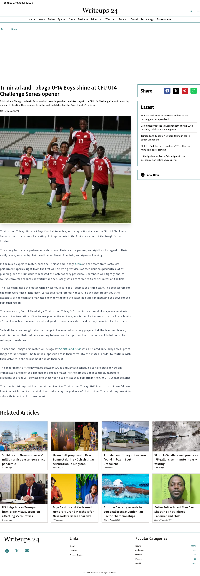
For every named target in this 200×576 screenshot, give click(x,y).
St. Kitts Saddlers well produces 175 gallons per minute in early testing (166, 147)
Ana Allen (153, 175)
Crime (71, 19)
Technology (147, 19)
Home (32, 19)
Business (83, 19)
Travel (134, 19)
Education (96, 19)
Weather (110, 19)
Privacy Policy (76, 555)
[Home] (1, 29)
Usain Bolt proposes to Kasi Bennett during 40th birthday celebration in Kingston (167, 127)
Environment (164, 19)
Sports (61, 19)
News (42, 19)
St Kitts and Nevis (70, 349)
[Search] (190, 11)
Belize (51, 19)
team (78, 263)
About (72, 546)
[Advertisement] (100, 57)
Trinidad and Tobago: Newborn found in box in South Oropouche (165, 137)
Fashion (123, 19)
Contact (73, 550)
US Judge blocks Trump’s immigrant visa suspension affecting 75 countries (163, 158)
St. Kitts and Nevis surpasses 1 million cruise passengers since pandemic (164, 117)
